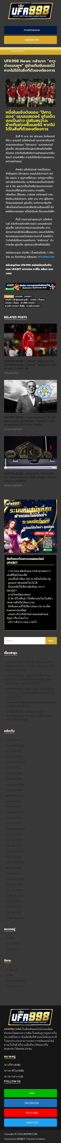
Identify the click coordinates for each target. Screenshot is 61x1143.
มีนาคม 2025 (13, 739)
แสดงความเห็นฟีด (16, 980)
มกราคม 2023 (14, 884)
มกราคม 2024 (14, 817)
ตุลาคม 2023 (13, 834)
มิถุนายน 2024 (14, 789)
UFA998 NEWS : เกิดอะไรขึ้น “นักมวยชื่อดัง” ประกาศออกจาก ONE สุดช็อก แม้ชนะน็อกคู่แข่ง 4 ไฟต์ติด (30, 477)
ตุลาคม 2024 (13, 767)
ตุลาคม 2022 (13, 901)
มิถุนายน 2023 (14, 856)
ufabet (28, 296)
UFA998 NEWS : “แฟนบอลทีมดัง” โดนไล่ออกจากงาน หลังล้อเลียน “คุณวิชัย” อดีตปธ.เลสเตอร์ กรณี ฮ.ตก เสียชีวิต (29, 421)
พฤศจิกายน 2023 (15, 828)
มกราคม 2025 (14, 750)
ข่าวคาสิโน (12, 943)
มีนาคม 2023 (13, 873)
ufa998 (18, 296)
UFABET (21, 1138)
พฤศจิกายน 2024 (15, 762)
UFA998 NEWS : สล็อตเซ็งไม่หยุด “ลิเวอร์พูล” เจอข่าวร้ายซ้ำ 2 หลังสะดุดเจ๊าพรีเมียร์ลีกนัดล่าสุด (29, 715)
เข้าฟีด (9, 975)
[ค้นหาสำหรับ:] (30, 640)
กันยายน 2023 (14, 839)
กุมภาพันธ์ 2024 (15, 812)
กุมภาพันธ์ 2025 (15, 745)
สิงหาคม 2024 (14, 778)
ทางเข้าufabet (33, 306)
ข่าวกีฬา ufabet (28, 303)
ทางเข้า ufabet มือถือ (15, 306)
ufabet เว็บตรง (37, 299)
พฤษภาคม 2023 (15, 862)
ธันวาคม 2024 (14, 756)
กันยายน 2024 (14, 773)
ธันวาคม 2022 (14, 889)
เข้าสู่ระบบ (12, 969)
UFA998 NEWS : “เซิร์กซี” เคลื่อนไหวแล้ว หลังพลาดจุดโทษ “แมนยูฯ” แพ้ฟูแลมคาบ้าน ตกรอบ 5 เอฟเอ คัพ (30, 364)
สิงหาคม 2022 (14, 912)
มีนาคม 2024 (13, 806)
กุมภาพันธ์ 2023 (15, 878)
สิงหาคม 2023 (14, 845)
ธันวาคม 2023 (14, 823)
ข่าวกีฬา (10, 938)
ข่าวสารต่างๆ (13, 949)
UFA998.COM (30, 1134)
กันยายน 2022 (14, 906)
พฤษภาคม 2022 (15, 917)
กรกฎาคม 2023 (15, 851)
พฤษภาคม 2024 (15, 795)
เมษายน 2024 (13, 801)
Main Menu (17, 51)
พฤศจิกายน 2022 (15, 895)
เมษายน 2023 (13, 867)
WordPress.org (14, 986)
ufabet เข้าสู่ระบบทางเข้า (16, 299)
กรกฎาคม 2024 (15, 784)
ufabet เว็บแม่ (12, 303)
